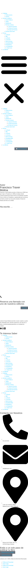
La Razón (7, 34)
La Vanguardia (9, 46)
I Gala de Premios (12, 26)
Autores (7, 16)
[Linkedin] (5, 328)
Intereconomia (8, 41)
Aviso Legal (5, 563)
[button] (14, 79)
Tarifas (7, 21)
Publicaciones (8, 15)
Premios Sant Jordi (10, 31)
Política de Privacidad (8, 562)
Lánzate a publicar (7, 18)
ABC (6, 36)
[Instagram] (3, 328)
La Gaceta (7, 39)
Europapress (8, 44)
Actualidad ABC (9, 43)
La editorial (5, 49)
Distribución (8, 23)
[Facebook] (1, 328)
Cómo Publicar (9, 20)
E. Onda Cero (8, 48)
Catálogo (5, 13)
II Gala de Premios (12, 28)
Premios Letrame (9, 24)
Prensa (4, 33)
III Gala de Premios (12, 29)
